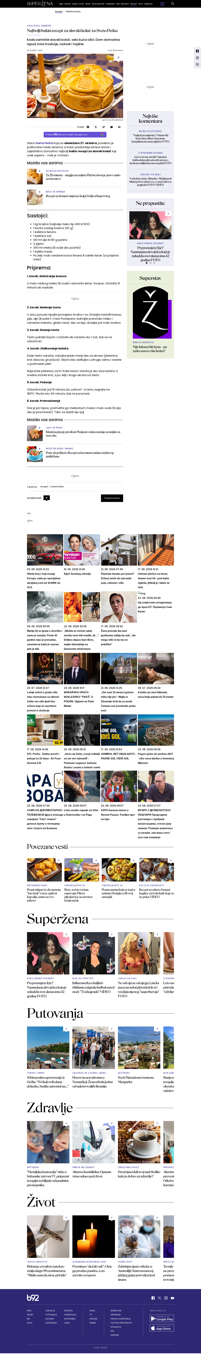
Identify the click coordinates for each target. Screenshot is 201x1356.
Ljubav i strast (78, 4)
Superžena (51, 1323)
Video (92, 1310)
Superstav (148, 4)
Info (29, 1310)
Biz (28, 1318)
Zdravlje (50, 1310)
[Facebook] (153, 1298)
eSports (68, 1310)
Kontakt (115, 1335)
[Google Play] (162, 1319)
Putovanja (51, 1314)
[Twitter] (159, 1298)
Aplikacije (116, 1327)
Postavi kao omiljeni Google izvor (67, 134)
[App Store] (162, 1328)
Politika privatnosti (121, 1323)
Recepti (59, 11)
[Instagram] (166, 1298)
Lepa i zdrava (65, 4)
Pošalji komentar (112, 498)
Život (30, 1323)
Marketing (116, 1310)
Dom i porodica (122, 4)
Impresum (115, 1314)
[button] (147, 263)
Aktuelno (124, 1072)
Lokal (67, 1323)
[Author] (150, 312)
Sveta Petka (44, 143)
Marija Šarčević (143, 342)
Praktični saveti (73, 11)
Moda (88, 4)
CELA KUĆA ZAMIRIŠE (39, 25)
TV (91, 1314)
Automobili (70, 1318)
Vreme (93, 1323)
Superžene (110, 4)
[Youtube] (172, 1298)
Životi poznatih (98, 4)
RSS (112, 1331)
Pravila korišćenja (121, 1318)
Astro (140, 4)
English (93, 1318)
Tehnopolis (70, 1314)
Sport (30, 1314)
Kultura (50, 1318)
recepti (44, 486)
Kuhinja (133, 4)
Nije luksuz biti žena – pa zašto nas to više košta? (150, 349)
